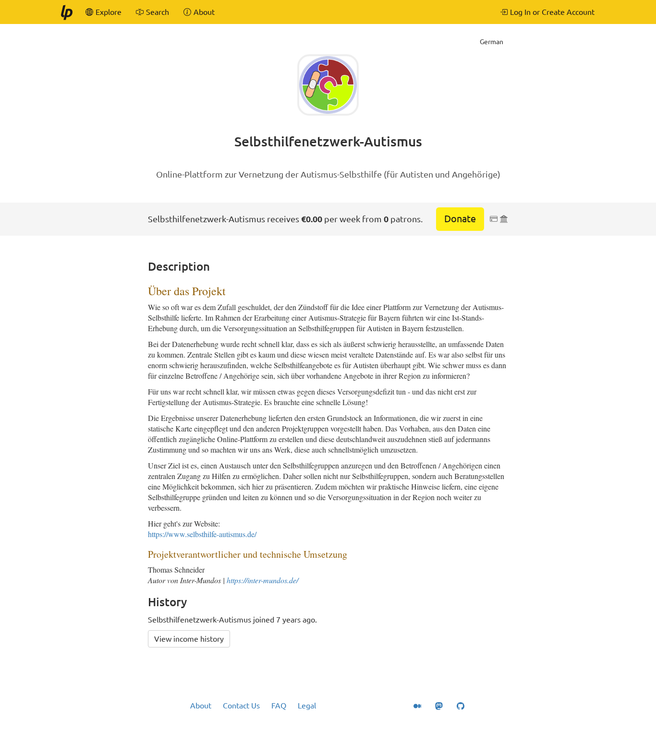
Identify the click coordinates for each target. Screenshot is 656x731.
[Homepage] (66, 12)
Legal (307, 705)
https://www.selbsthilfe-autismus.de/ (202, 534)
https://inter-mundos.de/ (262, 580)
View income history (189, 639)
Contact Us (241, 705)
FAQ (278, 705)
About (200, 705)
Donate (460, 218)
